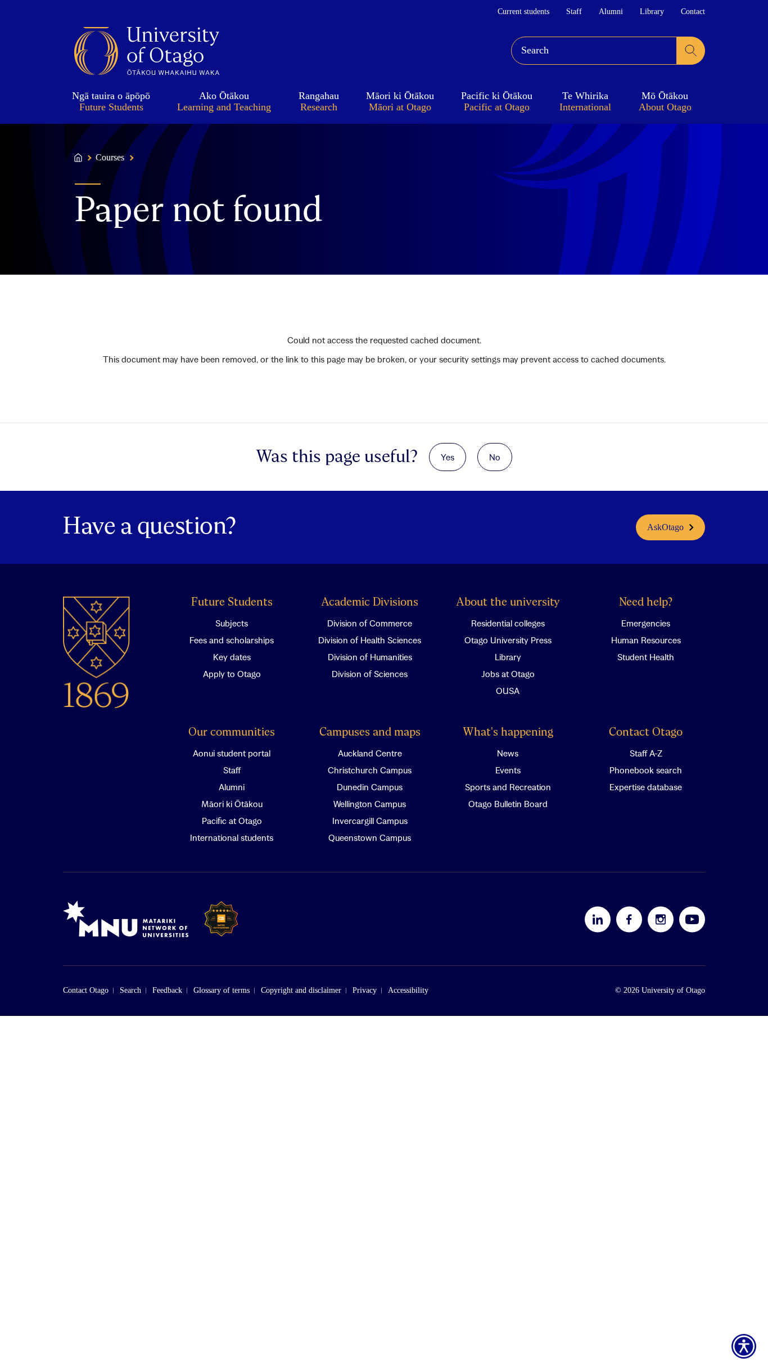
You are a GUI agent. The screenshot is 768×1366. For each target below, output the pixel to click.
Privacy (365, 990)
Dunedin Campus (370, 786)
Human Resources (646, 639)
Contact (693, 11)
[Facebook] (629, 919)
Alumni (611, 11)
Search (130, 990)
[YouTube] (692, 919)
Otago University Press (508, 639)
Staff (574, 11)
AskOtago (665, 527)
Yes (447, 457)
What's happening (508, 732)
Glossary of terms (221, 990)
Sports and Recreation (508, 786)
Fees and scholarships (231, 639)
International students (231, 837)
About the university (508, 602)
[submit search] (691, 51)
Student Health (645, 656)
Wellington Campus (369, 803)
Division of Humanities (370, 656)
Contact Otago (646, 732)
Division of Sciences (370, 673)
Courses (110, 157)
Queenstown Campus (369, 837)
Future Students (232, 602)
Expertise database (645, 786)
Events (508, 769)
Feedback (167, 990)
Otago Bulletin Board (508, 803)
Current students (523, 11)
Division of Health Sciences (369, 639)
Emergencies (645, 623)
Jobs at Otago (508, 673)
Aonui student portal (231, 753)
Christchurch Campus (370, 769)
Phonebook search (645, 769)
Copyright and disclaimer (301, 990)
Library (652, 11)
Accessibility (408, 990)
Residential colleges (508, 623)
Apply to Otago (232, 673)
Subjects (231, 623)
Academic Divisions (369, 602)
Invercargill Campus (370, 820)
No (494, 457)
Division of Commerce (369, 623)
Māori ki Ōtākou (232, 803)
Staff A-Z (646, 753)
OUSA (507, 690)
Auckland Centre (370, 753)
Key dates (232, 656)
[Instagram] (661, 919)
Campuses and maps (370, 732)
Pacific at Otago (232, 820)
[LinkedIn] (598, 919)
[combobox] (594, 51)
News (507, 753)
